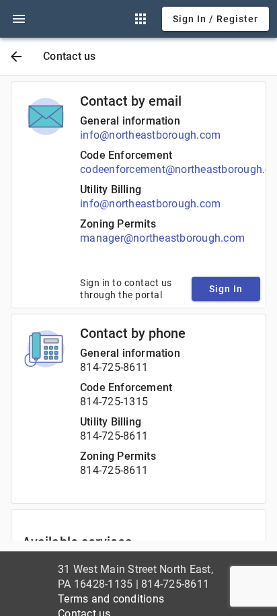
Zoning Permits (118, 223)
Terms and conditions (111, 598)
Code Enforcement (126, 155)
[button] (19, 19)
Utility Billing (110, 189)
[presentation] (19, 19)
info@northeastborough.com (150, 135)
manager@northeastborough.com (162, 238)
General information (130, 120)
